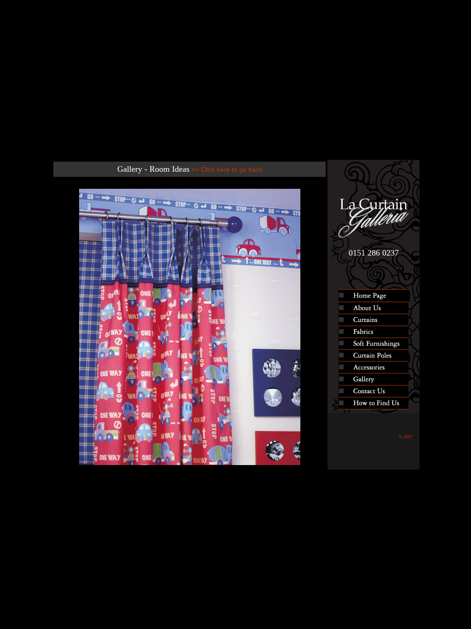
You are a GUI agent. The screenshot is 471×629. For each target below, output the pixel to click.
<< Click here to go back (227, 169)
